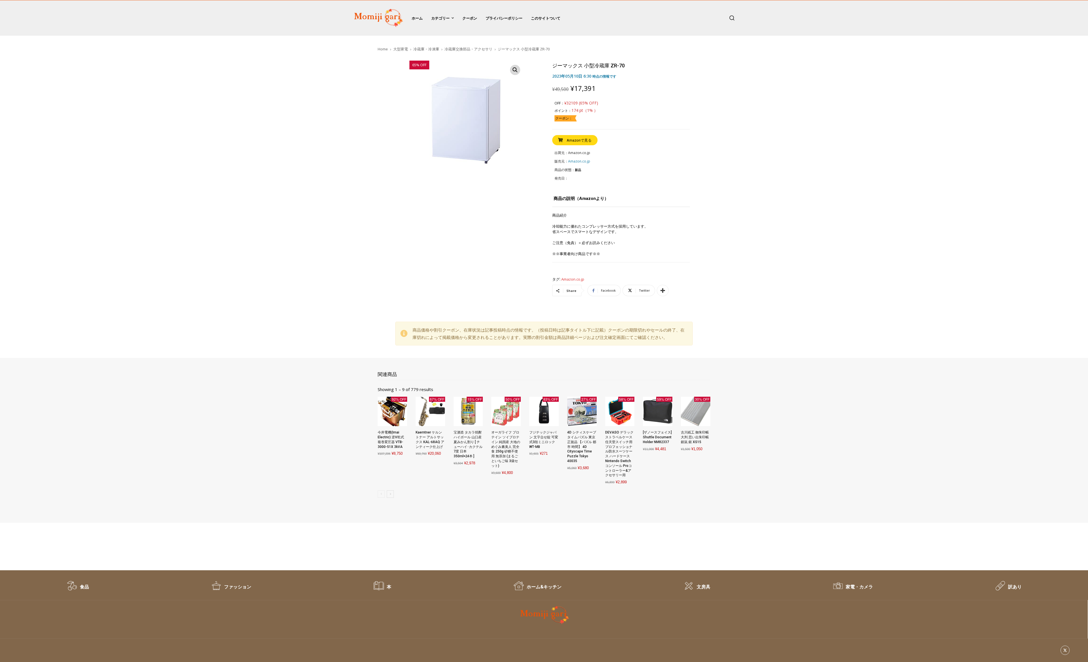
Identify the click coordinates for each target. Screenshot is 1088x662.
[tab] (581, 201)
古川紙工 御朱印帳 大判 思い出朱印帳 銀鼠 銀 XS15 (695, 437)
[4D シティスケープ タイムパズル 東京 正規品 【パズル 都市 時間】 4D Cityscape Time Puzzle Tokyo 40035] (582, 411)
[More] (663, 290)
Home (383, 49)
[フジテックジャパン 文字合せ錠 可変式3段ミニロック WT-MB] (544, 411)
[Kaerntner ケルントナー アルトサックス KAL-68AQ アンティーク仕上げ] (430, 411)
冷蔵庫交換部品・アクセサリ (468, 49)
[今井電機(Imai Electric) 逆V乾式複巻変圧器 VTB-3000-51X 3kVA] (392, 411)
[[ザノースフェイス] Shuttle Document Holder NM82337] (657, 411)
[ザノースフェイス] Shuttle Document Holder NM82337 (657, 437)
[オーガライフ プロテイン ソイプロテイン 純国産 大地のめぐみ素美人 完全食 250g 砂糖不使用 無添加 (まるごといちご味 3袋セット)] (506, 411)
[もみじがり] (377, 18)
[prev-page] (381, 494)
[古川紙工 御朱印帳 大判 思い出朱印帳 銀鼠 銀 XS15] (695, 411)
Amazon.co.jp (572, 279)
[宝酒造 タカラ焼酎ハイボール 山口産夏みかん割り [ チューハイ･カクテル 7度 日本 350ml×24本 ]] (468, 411)
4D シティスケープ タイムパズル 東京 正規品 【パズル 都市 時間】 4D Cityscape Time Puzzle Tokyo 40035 (581, 446)
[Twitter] (1065, 650)
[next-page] (390, 494)
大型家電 (400, 49)
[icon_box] (77, 588)
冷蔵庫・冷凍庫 (426, 49)
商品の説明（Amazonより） (581, 198)
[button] (732, 18)
